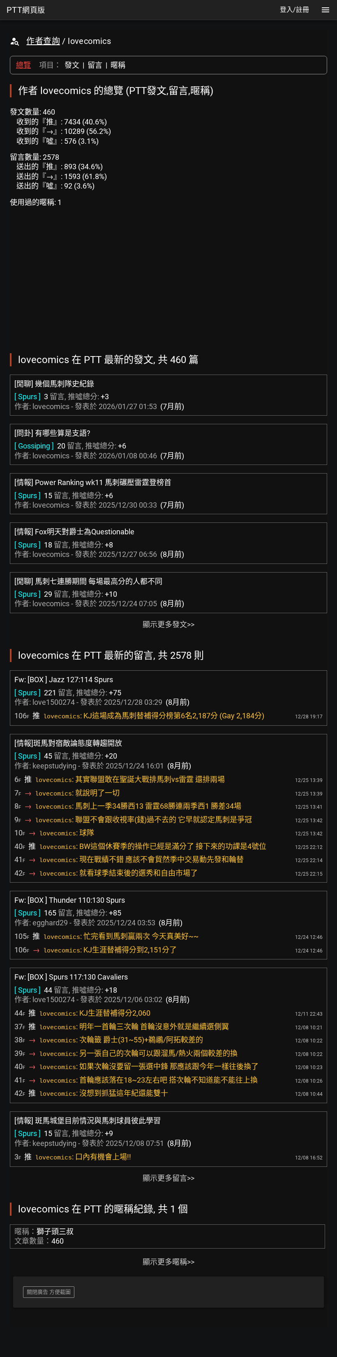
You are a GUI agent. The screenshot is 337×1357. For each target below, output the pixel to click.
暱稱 (118, 65)
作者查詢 (43, 41)
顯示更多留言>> (168, 1178)
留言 (95, 65)
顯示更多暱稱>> (168, 1262)
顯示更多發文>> (168, 624)
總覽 (23, 65)
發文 (72, 65)
